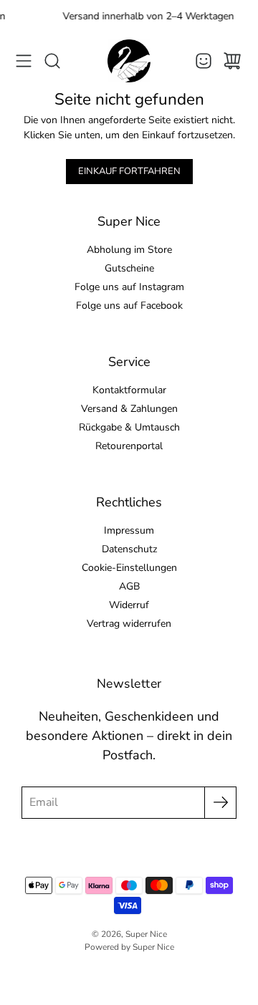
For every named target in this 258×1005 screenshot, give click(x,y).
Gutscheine (129, 268)
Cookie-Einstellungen (129, 567)
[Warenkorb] (232, 60)
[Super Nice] (129, 60)
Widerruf (129, 605)
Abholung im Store (129, 249)
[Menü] (23, 61)
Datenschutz (129, 549)
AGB (129, 586)
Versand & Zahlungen (129, 408)
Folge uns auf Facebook (129, 305)
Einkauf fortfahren (129, 171)
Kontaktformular (129, 390)
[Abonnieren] (220, 803)
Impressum (129, 530)
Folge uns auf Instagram (129, 287)
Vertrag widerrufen (129, 623)
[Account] (203, 60)
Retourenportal (129, 446)
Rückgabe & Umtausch (129, 427)
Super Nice (146, 934)
